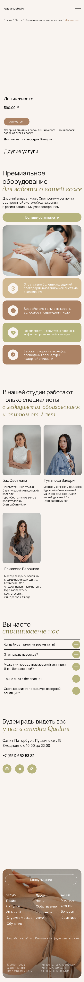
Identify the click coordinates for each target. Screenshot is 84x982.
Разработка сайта (19, 938)
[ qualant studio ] (14, 8)
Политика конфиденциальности (57, 938)
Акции (65, 895)
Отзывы (66, 906)
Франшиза (68, 917)
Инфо (40, 918)
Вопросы (67, 911)
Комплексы (44, 912)
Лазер (40, 895)
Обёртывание (46, 906)
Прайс (11, 901)
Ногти (40, 901)
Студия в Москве (19, 917)
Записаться (16, 121)
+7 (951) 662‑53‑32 (18, 755)
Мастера (67, 900)
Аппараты (13, 911)
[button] (41, 879)
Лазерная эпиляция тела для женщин (43, 20)
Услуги (18, 20)
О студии (13, 906)
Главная (8, 20)
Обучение (14, 924)
